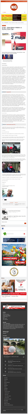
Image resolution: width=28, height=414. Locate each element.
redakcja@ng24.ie (8, 323)
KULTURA (6, 294)
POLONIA (12, 364)
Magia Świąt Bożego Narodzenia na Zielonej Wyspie (14, 372)
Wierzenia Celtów (7, 397)
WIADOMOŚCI (6, 379)
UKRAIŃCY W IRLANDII (7, 403)
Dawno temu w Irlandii (7, 391)
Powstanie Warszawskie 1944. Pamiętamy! (14, 210)
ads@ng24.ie (4, 333)
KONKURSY (3, 294)
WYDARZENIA (6, 388)
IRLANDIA (5, 355)
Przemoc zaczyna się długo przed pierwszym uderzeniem (15, 368)
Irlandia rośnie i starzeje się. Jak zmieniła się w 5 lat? (13, 1)
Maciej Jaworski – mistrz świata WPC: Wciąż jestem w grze (15, 365)
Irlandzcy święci (6, 394)
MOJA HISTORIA (11, 360)
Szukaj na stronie (4, 221)
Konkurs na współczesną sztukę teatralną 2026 (9, 296)
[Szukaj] (25, 223)
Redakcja (4, 30)
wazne (5, 199)
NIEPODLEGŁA (4, 25)
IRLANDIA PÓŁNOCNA (7, 382)
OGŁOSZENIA (6, 377)
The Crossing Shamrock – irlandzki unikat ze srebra (11, 356)
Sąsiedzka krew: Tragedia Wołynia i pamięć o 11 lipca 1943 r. (17, 216)
